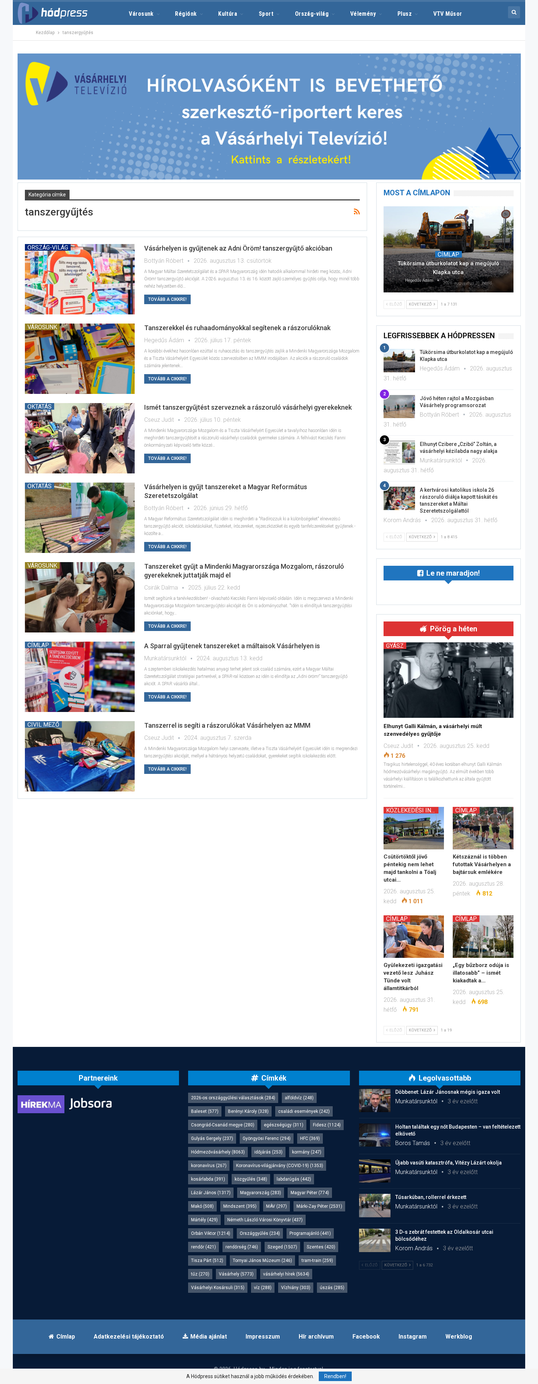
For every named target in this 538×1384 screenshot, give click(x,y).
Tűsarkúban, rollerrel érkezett (430, 1197)
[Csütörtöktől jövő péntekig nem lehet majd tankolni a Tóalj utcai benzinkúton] (414, 828)
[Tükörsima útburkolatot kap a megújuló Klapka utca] (448, 249)
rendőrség (241, 1247)
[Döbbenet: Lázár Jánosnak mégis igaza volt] (375, 1100)
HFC (310, 1138)
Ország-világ (312, 13)
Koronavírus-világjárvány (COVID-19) (279, 1165)
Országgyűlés (260, 1233)
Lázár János (211, 1192)
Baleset (204, 1111)
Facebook (366, 1336)
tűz (200, 1274)
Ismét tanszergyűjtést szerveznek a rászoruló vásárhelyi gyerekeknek (248, 407)
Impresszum (263, 1336)
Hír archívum (316, 1336)
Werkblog (458, 1336)
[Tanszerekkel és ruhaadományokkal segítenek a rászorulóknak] (80, 359)
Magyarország (260, 1192)
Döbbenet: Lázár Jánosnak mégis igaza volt (447, 1092)
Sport (266, 13)
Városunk (141, 13)
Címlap (38, 645)
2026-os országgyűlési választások (233, 1097)
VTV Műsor (447, 13)
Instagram (413, 1336)
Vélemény (363, 13)
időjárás (268, 1152)
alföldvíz (299, 1097)
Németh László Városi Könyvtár (265, 1219)
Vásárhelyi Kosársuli (217, 1287)
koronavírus (209, 1165)
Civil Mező (43, 724)
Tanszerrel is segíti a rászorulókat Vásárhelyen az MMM (227, 725)
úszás (332, 1287)
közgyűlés (251, 1179)
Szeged (282, 1247)
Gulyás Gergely (212, 1138)
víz (263, 1287)
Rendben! (335, 1376)
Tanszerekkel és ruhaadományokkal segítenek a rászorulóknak (237, 328)
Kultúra (227, 13)
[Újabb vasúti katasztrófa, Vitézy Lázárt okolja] (375, 1171)
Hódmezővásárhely (218, 1152)
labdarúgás (294, 1179)
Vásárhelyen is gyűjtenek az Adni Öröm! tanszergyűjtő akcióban (238, 248)
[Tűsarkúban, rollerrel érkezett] (375, 1205)
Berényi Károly (248, 1111)
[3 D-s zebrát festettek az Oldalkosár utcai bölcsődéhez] (375, 1240)
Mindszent (240, 1206)
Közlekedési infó (412, 810)
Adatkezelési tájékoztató (129, 1336)
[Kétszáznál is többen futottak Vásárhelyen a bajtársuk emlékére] (483, 828)
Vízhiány (295, 1287)
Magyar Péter (310, 1192)
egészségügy (283, 1125)
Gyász (395, 645)
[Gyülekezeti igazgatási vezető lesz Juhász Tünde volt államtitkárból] (414, 936)
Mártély (204, 1219)
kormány (306, 1152)
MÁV (276, 1206)
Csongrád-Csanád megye (222, 1125)
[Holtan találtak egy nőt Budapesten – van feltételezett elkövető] (375, 1135)
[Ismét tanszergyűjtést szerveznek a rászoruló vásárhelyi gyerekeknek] (80, 438)
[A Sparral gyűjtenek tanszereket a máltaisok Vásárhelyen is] (80, 677)
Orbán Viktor (210, 1233)
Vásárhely (236, 1274)
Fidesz (327, 1125)
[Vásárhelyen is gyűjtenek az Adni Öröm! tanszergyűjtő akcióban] (80, 279)
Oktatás (39, 406)
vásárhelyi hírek (286, 1274)
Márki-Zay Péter (319, 1206)
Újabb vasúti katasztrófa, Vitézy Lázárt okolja (448, 1163)
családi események (304, 1111)
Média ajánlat (208, 1336)
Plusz (404, 13)
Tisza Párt (207, 1260)
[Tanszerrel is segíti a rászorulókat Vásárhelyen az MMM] (80, 756)
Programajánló (310, 1233)
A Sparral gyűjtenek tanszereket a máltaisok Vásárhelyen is (232, 646)
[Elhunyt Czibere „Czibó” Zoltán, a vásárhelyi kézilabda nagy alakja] (399, 452)
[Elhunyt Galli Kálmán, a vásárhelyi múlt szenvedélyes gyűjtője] (448, 680)
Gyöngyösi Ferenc (267, 1138)
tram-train (317, 1260)
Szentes (321, 1247)
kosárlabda (208, 1179)
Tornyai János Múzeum (262, 1260)
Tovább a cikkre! (167, 299)
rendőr (203, 1247)
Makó (202, 1206)
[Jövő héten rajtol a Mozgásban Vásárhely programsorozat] (399, 406)
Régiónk (186, 13)
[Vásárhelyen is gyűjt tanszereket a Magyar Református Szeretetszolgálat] (80, 518)
